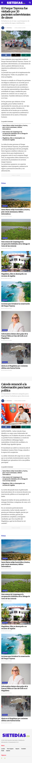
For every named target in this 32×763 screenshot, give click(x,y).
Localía (5, 206)
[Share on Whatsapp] (26, 55)
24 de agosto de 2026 (7, 308)
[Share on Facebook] (6, 55)
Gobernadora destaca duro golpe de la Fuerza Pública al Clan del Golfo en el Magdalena (14, 336)
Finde (2, 750)
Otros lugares (10, 748)
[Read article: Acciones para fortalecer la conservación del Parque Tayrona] (16, 291)
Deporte (17, 748)
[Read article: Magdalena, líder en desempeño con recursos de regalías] (16, 261)
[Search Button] (30, 2)
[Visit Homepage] (16, 2)
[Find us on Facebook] (1, 758)
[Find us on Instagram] (4, 758)
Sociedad (23, 748)
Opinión (8, 750)
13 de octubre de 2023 (20, 27)
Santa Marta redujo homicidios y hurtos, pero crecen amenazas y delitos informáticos (15, 127)
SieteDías (9, 27)
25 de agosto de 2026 (7, 216)
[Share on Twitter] (16, 55)
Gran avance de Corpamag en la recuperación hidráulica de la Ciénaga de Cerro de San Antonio (15, 133)
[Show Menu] (2, 2)
